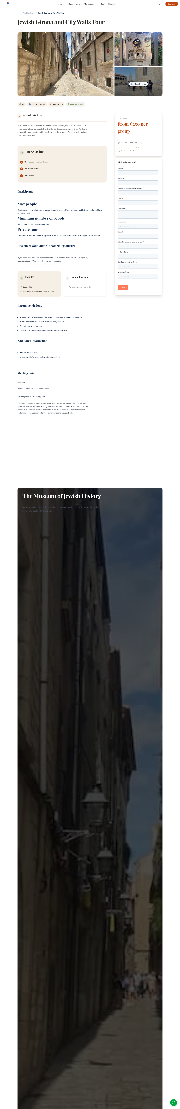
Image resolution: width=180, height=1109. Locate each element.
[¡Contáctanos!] (173, 1102)
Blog (102, 4)
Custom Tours (74, 4)
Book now (172, 4)
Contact (111, 4)
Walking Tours (28, 13)
